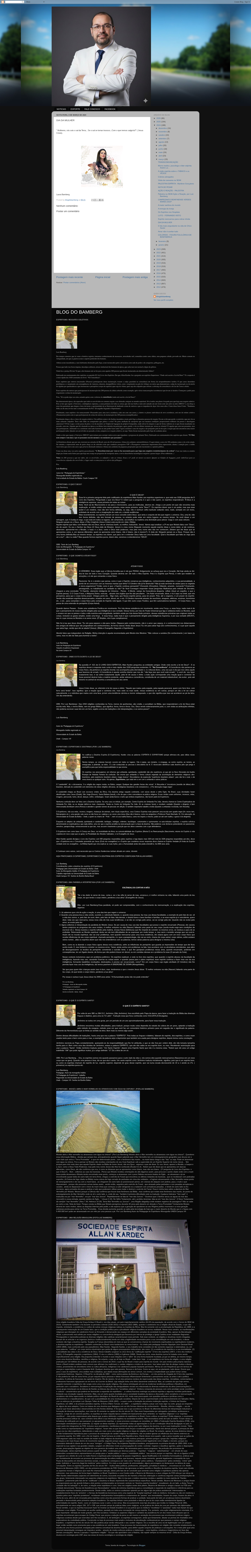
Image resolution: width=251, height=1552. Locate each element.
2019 (158, 263)
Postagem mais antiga (135, 277)
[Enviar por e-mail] (92, 200)
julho (161, 145)
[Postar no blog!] (95, 200)
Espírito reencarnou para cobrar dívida (174, 219)
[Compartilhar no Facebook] (100, 200)
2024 (158, 125)
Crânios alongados (166, 177)
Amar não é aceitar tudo (168, 232)
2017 (158, 270)
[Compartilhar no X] (97, 200)
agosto (162, 142)
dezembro (163, 128)
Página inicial (102, 277)
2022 (158, 253)
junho (161, 149)
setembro (163, 139)
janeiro (162, 245)
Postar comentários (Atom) (74, 283)
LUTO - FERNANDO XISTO (169, 216)
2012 (158, 287)
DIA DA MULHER (165, 222)
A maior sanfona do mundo (169, 205)
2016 (158, 273)
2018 (158, 266)
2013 (158, 284)
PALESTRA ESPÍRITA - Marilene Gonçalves (176, 184)
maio (161, 152)
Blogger (142, 1545)
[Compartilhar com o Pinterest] (102, 200)
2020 (158, 260)
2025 (158, 122)
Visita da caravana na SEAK (169, 180)
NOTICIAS (61, 109)
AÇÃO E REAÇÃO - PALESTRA (171, 191)
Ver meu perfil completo (163, 300)
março (161, 159)
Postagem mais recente (69, 277)
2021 (158, 256)
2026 (158, 118)
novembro (163, 132)
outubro (162, 135)
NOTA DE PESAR (165, 187)
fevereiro (162, 241)
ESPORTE (75, 109)
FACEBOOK (110, 109)
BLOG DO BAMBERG (79, 312)
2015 (158, 277)
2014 (158, 280)
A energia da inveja (166, 209)
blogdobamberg (163, 297)
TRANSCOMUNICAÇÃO (168, 162)
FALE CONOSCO (92, 109)
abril (161, 156)
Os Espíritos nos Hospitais (169, 212)
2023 (158, 249)
